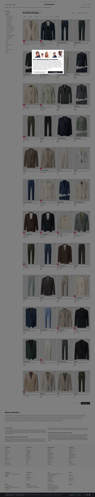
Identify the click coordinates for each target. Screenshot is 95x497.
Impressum (45, 69)
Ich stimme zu (55, 72)
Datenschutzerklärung (40, 69)
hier (41, 68)
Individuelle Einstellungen (39, 72)
